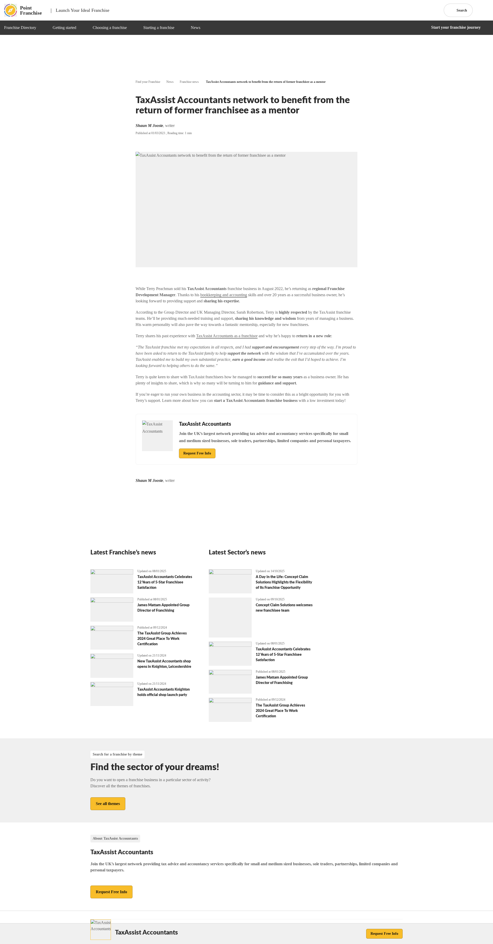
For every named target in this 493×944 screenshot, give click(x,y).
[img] (42, 28)
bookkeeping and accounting (223, 295)
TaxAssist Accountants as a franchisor (227, 336)
